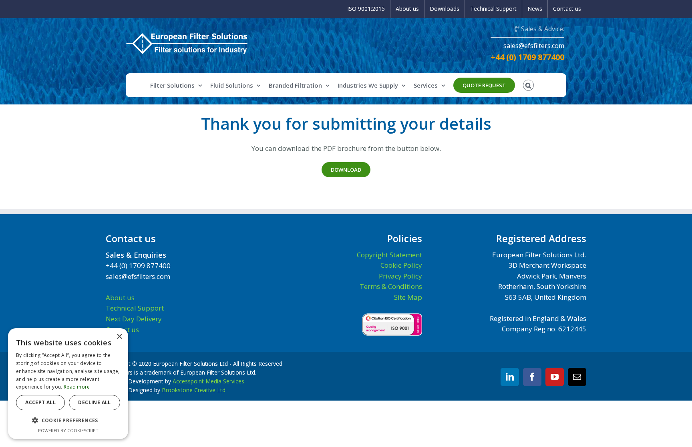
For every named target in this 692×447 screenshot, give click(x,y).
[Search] (528, 85)
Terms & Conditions (391, 286)
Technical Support (135, 308)
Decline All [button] (94, 402)
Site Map (408, 297)
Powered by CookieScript (68, 430)
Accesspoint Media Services (208, 381)
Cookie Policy (401, 265)
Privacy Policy (400, 276)
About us (120, 297)
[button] (68, 420)
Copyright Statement (389, 254)
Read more (77, 386)
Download (346, 169)
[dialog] (68, 383)
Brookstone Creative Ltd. (194, 390)
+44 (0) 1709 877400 (527, 57)
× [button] (119, 337)
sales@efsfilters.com (533, 45)
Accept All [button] (40, 402)
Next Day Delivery (134, 318)
